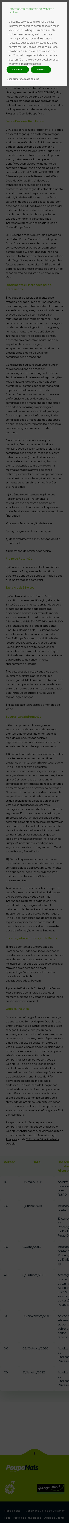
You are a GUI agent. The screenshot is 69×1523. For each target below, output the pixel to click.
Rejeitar (41, 69)
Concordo (17, 69)
